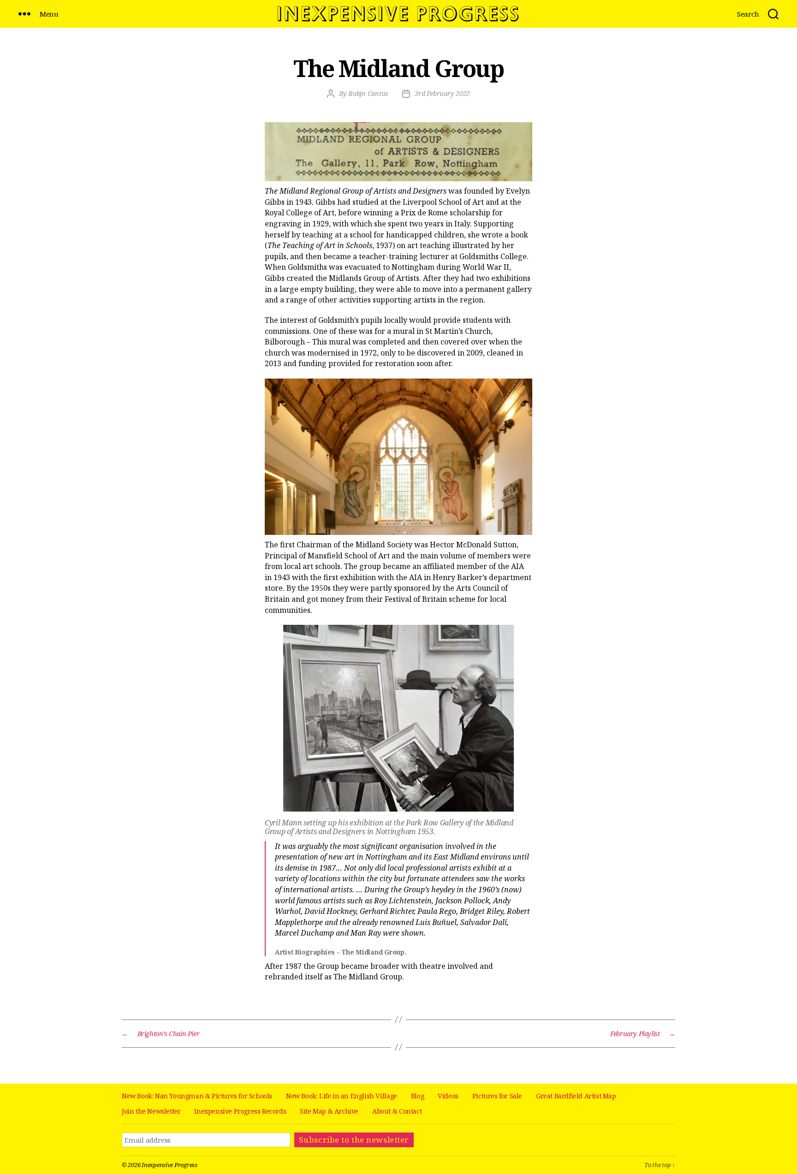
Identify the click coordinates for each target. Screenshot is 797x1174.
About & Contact (397, 1111)
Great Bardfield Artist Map (576, 1095)
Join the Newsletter (151, 1111)
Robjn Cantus (368, 93)
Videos (448, 1095)
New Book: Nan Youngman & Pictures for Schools (197, 1095)
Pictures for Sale (497, 1095)
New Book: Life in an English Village (341, 1095)
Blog (417, 1095)
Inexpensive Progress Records (240, 1111)
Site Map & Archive (329, 1111)
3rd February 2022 (442, 93)
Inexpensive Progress (169, 1165)
